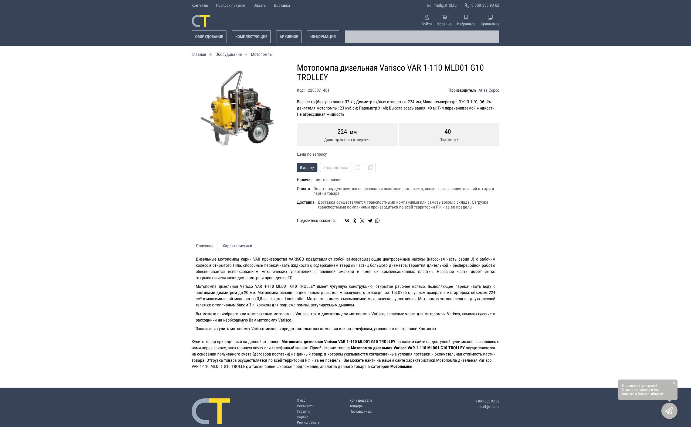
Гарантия (304, 411)
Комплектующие (251, 36)
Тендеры (357, 406)
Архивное (289, 36)
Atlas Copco (489, 90)
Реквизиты (305, 406)
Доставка (282, 5)
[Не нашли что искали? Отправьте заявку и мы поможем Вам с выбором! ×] (669, 411)
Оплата (259, 5)
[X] (362, 220)
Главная (199, 54)
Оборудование (209, 36)
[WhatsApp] (377, 220)
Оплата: (304, 188)
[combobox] (422, 36)
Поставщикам (361, 411)
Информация (323, 36)
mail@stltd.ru (445, 5)
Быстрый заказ (335, 167)
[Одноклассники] (354, 220)
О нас (301, 400)
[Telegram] (370, 220)
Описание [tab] (205, 245)
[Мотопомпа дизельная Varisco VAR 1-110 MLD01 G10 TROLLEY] (240, 108)
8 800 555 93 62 (485, 5)
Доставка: (306, 202)
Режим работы (308, 423)
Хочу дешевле (361, 400)
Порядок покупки (230, 5)
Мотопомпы (262, 54)
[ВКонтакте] (347, 220)
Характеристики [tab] (237, 245)
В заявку (307, 167)
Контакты (200, 5)
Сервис (302, 417)
